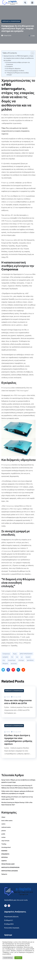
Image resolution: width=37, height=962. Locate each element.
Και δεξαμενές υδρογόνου (14, 68)
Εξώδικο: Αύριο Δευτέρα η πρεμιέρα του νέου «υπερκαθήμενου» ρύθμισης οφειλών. (18, 739)
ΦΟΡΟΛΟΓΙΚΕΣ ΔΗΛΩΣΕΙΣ (9, 871)
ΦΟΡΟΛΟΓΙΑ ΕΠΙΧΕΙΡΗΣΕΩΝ (11, 21)
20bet (3, 817)
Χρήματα (4, 874)
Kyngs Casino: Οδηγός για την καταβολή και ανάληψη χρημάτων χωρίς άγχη (18, 781)
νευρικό (28, 657)
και (17, 657)
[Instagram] (9, 905)
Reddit (23, 670)
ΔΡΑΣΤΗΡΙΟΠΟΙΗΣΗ (26, 654)
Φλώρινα (5, 663)
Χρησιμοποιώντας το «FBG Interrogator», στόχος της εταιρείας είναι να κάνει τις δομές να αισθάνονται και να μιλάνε (19, 58)
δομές (15, 654)
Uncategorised (6, 847)
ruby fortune (5, 840)
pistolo (3, 830)
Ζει (12, 657)
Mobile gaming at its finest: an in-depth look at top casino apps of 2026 (17, 798)
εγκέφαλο (5, 657)
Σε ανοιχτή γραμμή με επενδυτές (15, 70)
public (3, 834)
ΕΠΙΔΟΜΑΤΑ (5, 854)
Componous (6, 654)
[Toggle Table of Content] (31, 53)
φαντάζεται (30, 660)
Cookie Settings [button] (8, 958)
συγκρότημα (11, 660)
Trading (3, 844)
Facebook (8, 670)
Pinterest (13, 670)
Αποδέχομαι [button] (18, 957)
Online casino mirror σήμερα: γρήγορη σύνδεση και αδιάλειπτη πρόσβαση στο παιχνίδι (17, 792)
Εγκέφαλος (10, 66)
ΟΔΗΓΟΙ (4, 861)
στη (4, 660)
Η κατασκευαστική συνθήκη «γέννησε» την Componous (18, 63)
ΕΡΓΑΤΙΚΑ (4, 857)
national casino (6, 827)
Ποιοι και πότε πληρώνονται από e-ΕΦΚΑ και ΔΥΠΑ (18, 702)
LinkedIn (18, 670)
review (3, 837)
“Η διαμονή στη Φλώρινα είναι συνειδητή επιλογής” (18, 74)
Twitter (3, 670)
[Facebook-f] (5, 905)
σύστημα (21, 660)
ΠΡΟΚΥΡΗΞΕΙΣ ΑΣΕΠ (8, 864)
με (21, 657)
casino (3, 824)
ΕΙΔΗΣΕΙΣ (4, 851)
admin (8, 697)
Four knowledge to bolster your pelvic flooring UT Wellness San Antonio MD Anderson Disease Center (17, 787)
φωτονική (14, 663)
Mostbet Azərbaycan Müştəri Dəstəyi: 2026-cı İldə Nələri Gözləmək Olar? (16, 804)
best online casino (7, 820)
